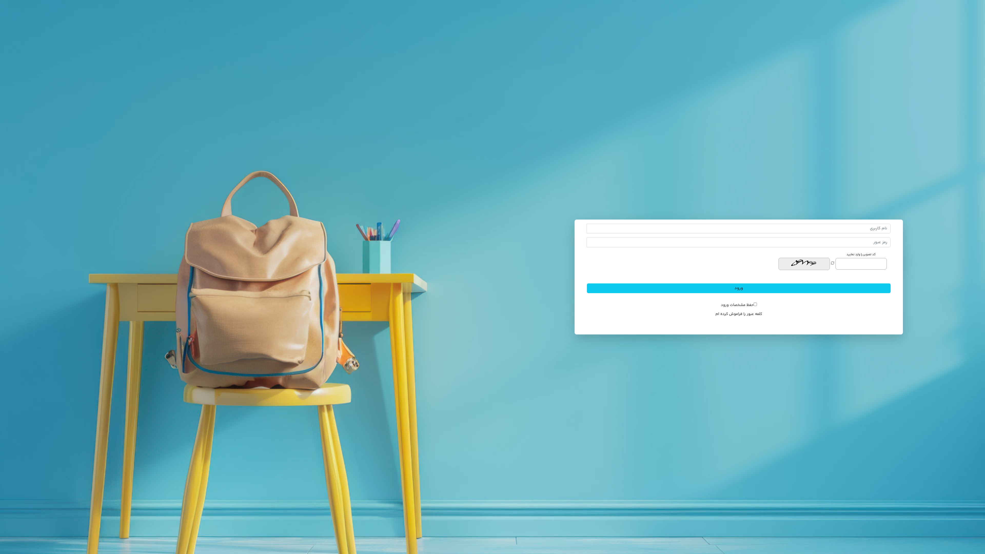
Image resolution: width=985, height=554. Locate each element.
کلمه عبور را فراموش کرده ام (738, 314)
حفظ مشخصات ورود (737, 305)
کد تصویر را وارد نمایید (861, 254)
